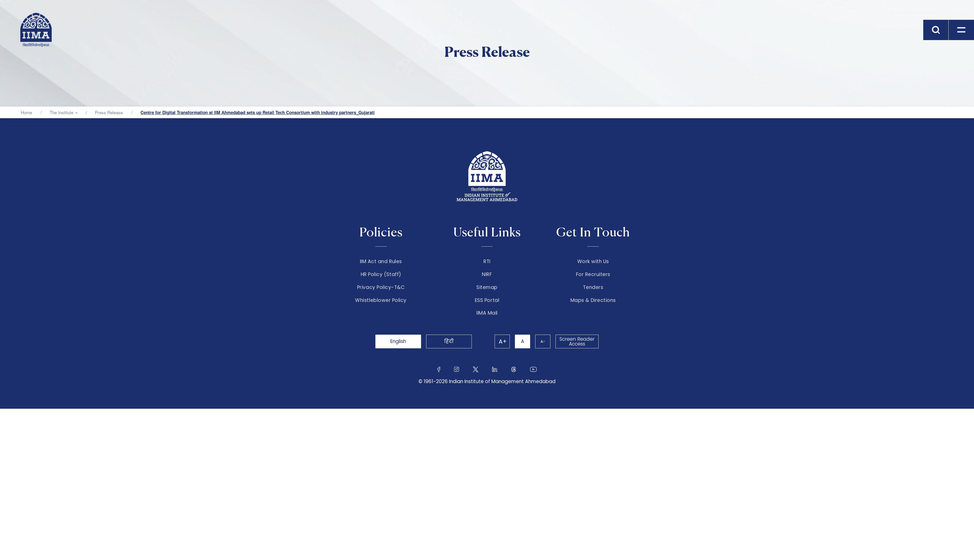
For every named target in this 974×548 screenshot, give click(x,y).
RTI (487, 262)
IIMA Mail (487, 313)
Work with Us (593, 262)
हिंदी (449, 341)
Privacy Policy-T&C (381, 287)
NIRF (487, 274)
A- (543, 341)
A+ (503, 341)
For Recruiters (593, 274)
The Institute (61, 112)
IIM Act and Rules (381, 262)
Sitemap (487, 287)
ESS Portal (487, 300)
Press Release (109, 112)
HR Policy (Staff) (381, 274)
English (398, 341)
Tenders (593, 287)
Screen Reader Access (577, 341)
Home (26, 112)
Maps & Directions (593, 300)
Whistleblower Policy (381, 300)
